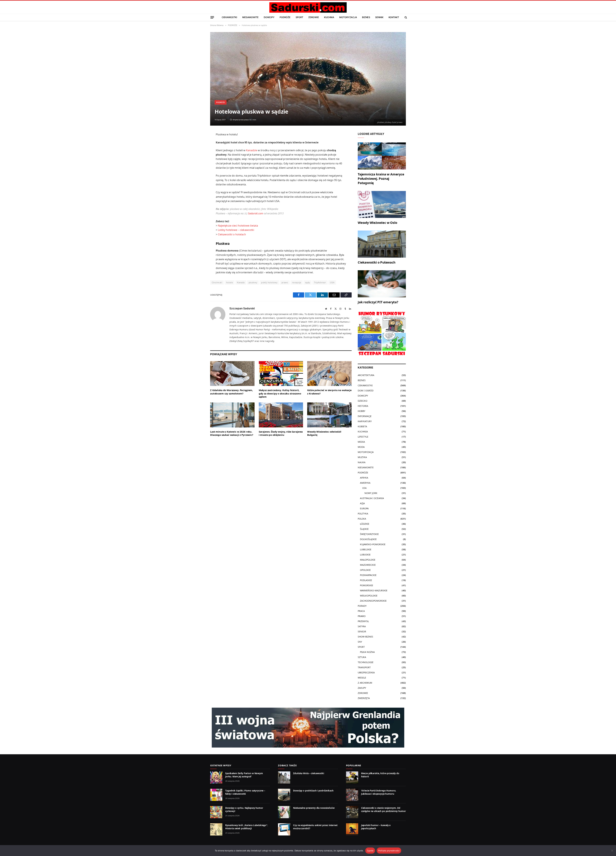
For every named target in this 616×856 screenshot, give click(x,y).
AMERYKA (365, 482)
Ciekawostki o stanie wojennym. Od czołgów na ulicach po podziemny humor (383, 809)
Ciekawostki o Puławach (376, 262)
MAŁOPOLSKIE (367, 559)
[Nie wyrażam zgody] (612, 850)
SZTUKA (362, 657)
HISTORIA (363, 405)
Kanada (240, 282)
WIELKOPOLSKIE (368, 595)
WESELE (362, 677)
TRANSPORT (364, 667)
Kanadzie (251, 150)
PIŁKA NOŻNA (367, 651)
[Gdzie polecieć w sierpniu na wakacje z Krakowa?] (329, 373)
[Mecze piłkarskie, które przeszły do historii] (352, 777)
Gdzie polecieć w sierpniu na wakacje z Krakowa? (329, 392)
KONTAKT (394, 17)
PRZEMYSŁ (363, 621)
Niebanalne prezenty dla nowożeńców (313, 807)
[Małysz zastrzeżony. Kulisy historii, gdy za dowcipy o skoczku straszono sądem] (281, 373)
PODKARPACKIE (368, 575)
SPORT (299, 17)
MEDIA (361, 441)
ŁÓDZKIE (364, 523)
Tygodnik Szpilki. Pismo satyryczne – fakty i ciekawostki (245, 792)
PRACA (361, 610)
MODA (361, 446)
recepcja (296, 282)
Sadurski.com (255, 213)
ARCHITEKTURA (366, 375)
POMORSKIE (366, 585)
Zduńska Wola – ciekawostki (308, 773)
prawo (285, 282)
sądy (307, 282)
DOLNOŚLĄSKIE (368, 539)
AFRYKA (364, 477)
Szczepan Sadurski (242, 308)
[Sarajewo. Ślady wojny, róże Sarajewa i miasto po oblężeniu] (281, 414)
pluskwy (253, 282)
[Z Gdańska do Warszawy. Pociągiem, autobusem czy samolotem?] (232, 373)
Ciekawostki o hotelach (232, 234)
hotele (229, 282)
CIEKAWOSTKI (229, 17)
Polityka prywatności (389, 850)
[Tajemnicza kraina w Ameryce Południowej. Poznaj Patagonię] (382, 156)
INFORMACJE (365, 416)
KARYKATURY (365, 421)
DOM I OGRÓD (365, 390)
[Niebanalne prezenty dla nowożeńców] (284, 812)
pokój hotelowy (269, 282)
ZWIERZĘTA (364, 698)
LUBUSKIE (365, 554)
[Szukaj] (405, 17)
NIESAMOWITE (250, 17)
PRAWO (362, 616)
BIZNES (366, 17)
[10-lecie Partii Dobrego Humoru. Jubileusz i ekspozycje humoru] (352, 795)
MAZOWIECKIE (368, 564)
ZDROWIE (313, 17)
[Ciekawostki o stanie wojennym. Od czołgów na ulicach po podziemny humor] (352, 812)
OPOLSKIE (365, 569)
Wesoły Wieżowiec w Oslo (377, 222)
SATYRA (362, 626)
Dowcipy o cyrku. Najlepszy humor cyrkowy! (244, 809)
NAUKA (361, 462)
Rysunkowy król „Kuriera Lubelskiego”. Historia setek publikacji (246, 827)
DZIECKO (362, 400)
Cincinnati (217, 282)
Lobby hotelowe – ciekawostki (236, 230)
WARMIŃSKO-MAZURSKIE (373, 590)
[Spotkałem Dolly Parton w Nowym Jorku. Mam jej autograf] (216, 777)
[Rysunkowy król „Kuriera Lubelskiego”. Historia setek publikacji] (216, 829)
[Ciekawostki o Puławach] (382, 244)
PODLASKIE (366, 580)
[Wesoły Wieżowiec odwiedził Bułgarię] (329, 414)
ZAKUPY (362, 687)
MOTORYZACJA (348, 17)
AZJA (362, 503)
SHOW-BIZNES (365, 636)
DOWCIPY (269, 17)
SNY (360, 641)
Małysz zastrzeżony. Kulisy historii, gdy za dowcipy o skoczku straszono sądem (280, 393)
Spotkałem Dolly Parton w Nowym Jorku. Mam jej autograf (244, 775)
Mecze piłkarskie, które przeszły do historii (380, 775)
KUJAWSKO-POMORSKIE (372, 544)
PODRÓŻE (285, 17)
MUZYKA (362, 457)
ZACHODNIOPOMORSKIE (373, 600)
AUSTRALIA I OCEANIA (372, 498)
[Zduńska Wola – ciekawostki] (284, 777)
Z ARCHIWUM (365, 682)
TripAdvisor (320, 282)
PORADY (362, 605)
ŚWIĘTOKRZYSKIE (369, 534)
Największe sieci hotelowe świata (238, 225)
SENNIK (379, 17)
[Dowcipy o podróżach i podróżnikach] (284, 795)
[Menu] (212, 17)
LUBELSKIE (365, 549)
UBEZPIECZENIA (366, 672)
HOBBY (361, 411)
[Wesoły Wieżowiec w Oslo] (382, 204)
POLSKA (362, 518)
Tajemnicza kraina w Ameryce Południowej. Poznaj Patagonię (381, 178)
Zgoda (370, 850)
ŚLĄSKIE (364, 528)
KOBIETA (362, 426)
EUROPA (364, 508)
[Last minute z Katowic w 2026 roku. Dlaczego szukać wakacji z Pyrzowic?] (232, 414)
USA (332, 282)
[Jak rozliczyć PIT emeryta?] (382, 283)
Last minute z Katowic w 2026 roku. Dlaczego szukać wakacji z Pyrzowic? (231, 433)
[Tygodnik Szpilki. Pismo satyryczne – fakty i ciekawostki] (216, 795)
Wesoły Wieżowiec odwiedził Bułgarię (324, 433)
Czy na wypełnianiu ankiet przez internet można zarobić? (315, 827)
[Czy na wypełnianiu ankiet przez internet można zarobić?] (284, 829)
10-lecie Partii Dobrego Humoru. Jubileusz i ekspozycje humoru (378, 792)
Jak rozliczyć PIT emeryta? (378, 302)
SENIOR (362, 631)
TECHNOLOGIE (365, 662)
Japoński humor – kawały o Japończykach (376, 827)
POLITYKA (363, 513)
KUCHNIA (329, 17)
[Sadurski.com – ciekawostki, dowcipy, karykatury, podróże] (307, 7)
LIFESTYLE (363, 436)
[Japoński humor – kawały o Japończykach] (352, 829)
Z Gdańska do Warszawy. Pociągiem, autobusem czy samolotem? (231, 392)
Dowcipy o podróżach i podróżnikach (313, 790)
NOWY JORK (370, 493)
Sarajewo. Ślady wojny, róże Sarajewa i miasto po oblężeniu (281, 433)
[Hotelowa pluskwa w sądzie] (308, 79)
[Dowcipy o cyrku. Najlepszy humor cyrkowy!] (216, 812)
